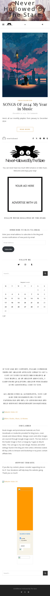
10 (5, 298)
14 (31, 298)
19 (18, 303)
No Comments (32, 113)
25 (12, 307)
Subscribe (8, 249)
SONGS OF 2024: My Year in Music (25, 106)
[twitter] (22, 592)
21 (31, 303)
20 (25, 303)
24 (5, 307)
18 (12, 303)
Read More (25, 129)
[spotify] (28, 592)
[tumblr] (25, 592)
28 (31, 307)
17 (5, 303)
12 (18, 298)
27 (25, 307)
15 (38, 298)
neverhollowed (12, 138)
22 (38, 303)
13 (25, 298)
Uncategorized (25, 100)
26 (18, 307)
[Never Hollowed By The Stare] (9, 24)
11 (12, 298)
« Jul (3, 316)
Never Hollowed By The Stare (25, 8)
